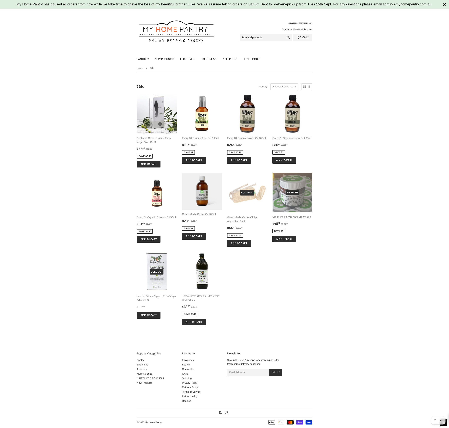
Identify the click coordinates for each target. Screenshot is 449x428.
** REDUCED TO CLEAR (150, 378)
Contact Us (188, 369)
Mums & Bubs (144, 373)
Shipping (187, 378)
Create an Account (302, 29)
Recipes (186, 400)
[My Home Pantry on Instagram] (227, 413)
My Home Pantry (153, 422)
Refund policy (189, 396)
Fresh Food (251, 58)
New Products (164, 58)
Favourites (188, 360)
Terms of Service (191, 391)
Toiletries (208, 58)
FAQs (185, 373)
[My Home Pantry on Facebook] (221, 413)
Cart (305, 37)
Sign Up (275, 372)
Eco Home (187, 58)
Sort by (263, 86)
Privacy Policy (189, 382)
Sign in (285, 29)
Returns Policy (190, 387)
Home (140, 68)
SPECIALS (229, 58)
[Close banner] (444, 4)
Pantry (142, 58)
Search (186, 364)
